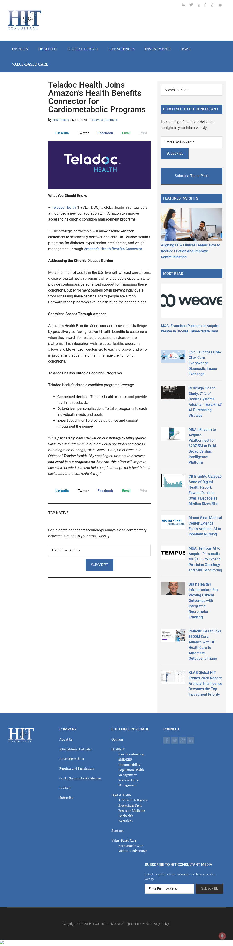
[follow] (193, 6)
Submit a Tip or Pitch (192, 176)
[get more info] (222, 6)
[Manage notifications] (222, 936)
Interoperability (129, 764)
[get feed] (185, 6)
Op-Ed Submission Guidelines (80, 778)
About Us (65, 739)
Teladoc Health (64, 207)
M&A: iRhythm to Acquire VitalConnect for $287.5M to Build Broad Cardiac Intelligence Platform (202, 445)
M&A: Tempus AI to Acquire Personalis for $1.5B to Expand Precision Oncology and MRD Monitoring (205, 559)
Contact (65, 788)
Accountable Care (130, 845)
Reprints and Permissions (77, 768)
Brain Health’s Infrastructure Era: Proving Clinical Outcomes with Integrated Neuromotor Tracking (204, 600)
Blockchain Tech (130, 805)
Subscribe (66, 797)
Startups (117, 830)
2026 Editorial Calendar (75, 749)
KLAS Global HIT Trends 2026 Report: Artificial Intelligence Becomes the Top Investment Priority (205, 683)
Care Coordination (131, 754)
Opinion (117, 739)
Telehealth (125, 816)
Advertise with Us (71, 758)
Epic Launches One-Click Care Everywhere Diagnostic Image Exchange (205, 363)
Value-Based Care (123, 840)
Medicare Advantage (132, 850)
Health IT (118, 749)
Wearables (125, 821)
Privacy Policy (159, 924)
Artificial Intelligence (133, 800)
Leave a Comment (104, 120)
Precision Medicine (131, 810)
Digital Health (121, 795)
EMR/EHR (125, 759)
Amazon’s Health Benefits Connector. (113, 249)
